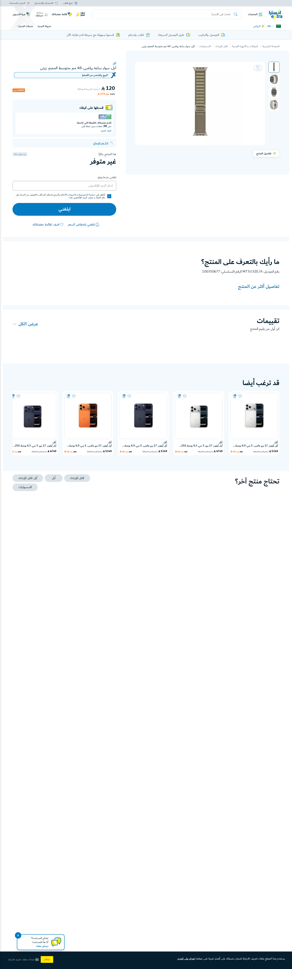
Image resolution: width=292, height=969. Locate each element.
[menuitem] (273, 67)
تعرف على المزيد (186, 958)
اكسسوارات (205, 46)
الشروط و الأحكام (68, 195)
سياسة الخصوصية (87, 195)
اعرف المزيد (106, 131)
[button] (273, 67)
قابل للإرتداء (221, 46)
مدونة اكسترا (44, 26)
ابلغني (64, 209)
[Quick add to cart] (234, 396)
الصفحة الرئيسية (270, 46)
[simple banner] (275, 14)
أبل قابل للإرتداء (27, 478)
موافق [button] (47, 959)
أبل (114, 63)
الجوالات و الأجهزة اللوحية (245, 46)
